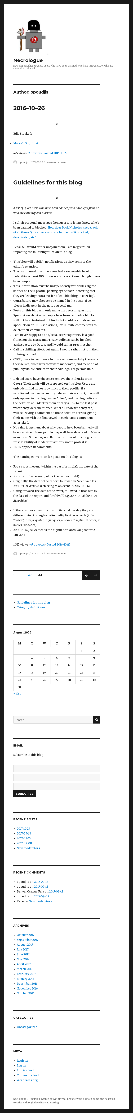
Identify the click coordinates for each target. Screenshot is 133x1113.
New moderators (28, 848)
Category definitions (31, 607)
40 (31, 575)
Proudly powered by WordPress (47, 1098)
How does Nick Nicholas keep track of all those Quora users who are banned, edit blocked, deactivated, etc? (55, 232)
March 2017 (25, 969)
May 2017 (23, 959)
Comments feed (28, 1075)
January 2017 (25, 978)
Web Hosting (51, 1102)
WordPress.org (27, 1080)
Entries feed (25, 1070)
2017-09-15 (24, 838)
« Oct (17, 693)
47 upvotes (37, 544)
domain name (91, 1098)
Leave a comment (56, 162)
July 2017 (23, 949)
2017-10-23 (23, 828)
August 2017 (25, 944)
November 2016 (27, 988)
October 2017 (25, 935)
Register (23, 1060)
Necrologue (28, 60)
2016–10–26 (29, 108)
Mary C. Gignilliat (25, 143)
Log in (21, 1065)
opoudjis (23, 162)
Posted (55, 153)
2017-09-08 (24, 843)
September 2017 (27, 939)
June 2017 (23, 954)
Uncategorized (27, 1027)
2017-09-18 (24, 833)
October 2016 (25, 993)
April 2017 (24, 964)
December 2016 (27, 983)
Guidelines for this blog (47, 182)
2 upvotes (35, 153)
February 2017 (26, 974)
